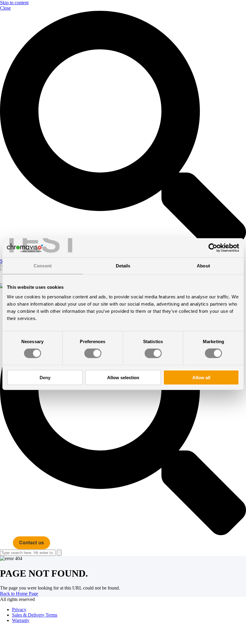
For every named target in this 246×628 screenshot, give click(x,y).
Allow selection (123, 377)
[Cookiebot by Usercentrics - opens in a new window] (213, 247)
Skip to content (14, 2)
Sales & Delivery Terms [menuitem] (34, 614)
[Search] (123, 412)
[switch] (92, 353)
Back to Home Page (19, 593)
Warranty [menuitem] (20, 620)
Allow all (201, 377)
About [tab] (203, 265)
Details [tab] (123, 265)
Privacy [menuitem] (19, 609)
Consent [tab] (43, 265)
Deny (45, 377)
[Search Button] (59, 553)
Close (5, 8)
